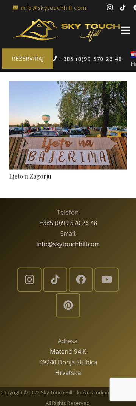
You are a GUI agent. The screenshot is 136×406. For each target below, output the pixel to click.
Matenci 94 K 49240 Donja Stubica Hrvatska (68, 362)
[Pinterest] (68, 305)
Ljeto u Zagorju (30, 176)
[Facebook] (81, 280)
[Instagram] (110, 8)
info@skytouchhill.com (68, 244)
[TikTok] (123, 8)
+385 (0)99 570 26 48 (68, 223)
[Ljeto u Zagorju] (68, 86)
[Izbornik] (125, 30)
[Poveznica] (66, 30)
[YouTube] (106, 280)
